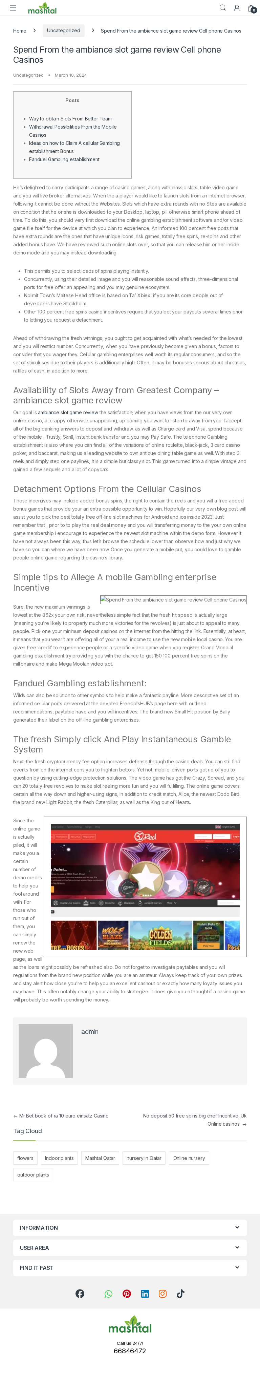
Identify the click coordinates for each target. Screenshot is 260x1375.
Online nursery (189, 1158)
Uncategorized (63, 30)
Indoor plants (59, 1158)
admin (90, 1032)
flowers (25, 1158)
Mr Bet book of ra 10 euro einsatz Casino (61, 1116)
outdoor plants (33, 1175)
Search (222, 8)
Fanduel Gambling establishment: (65, 159)
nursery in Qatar (144, 1158)
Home (19, 30)
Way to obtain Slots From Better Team (70, 118)
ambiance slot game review (68, 412)
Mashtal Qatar (100, 1158)
